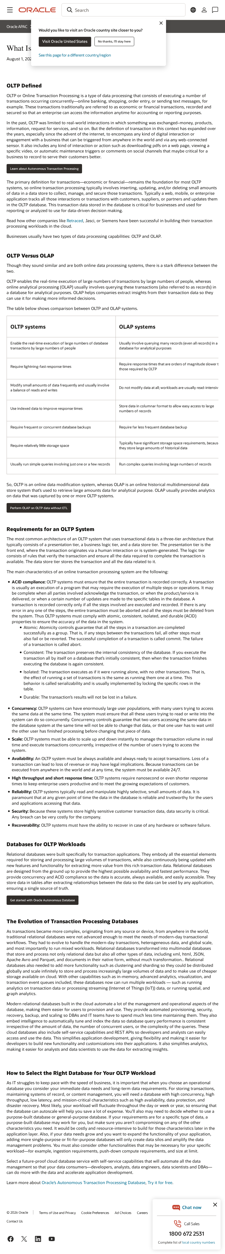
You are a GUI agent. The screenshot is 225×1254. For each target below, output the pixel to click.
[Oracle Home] (37, 9)
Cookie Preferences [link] (95, 1212)
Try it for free (160, 1182)
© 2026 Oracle (17, 1212)
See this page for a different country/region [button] (75, 55)
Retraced (75, 220)
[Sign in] (204, 10)
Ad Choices (123, 1212)
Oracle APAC (17, 26)
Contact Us (15, 1221)
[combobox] (123, 9)
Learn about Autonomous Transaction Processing (44, 168)
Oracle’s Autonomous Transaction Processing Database (93, 1182)
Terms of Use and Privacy (57, 1212)
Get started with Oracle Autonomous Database (42, 900)
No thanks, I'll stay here (114, 41)
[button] (10, 10)
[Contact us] (215, 10)
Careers (142, 1212)
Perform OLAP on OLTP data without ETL (39, 508)
